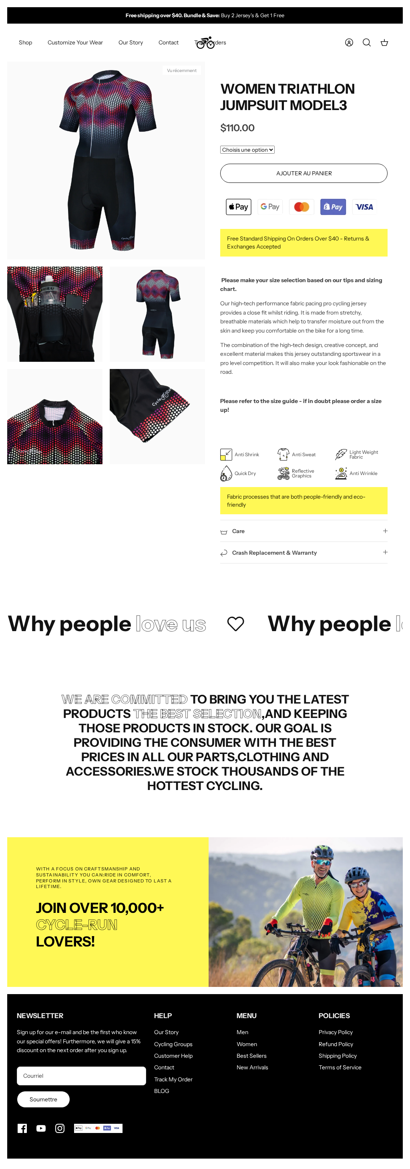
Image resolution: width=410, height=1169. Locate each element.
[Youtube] (41, 1128)
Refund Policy (336, 1044)
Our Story (131, 42)
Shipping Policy (338, 1055)
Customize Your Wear (75, 42)
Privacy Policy (336, 1032)
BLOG (161, 1091)
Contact (169, 42)
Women (247, 1044)
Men (242, 1032)
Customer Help (173, 1055)
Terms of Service (340, 1067)
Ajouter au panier (304, 173)
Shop (25, 42)
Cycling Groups (173, 1044)
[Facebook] (22, 1128)
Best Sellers (252, 1055)
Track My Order (173, 1079)
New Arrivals (252, 1067)
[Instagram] (59, 1128)
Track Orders (210, 42)
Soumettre (43, 1099)
